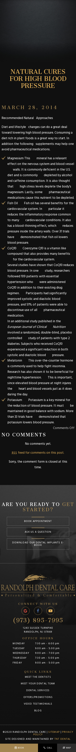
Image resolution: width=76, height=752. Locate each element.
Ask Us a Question (38, 532)
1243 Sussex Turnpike (38, 630)
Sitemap (54, 732)
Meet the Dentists (38, 677)
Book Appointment (38, 521)
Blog (38, 710)
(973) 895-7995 (38, 618)
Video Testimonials (38, 704)
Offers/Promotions (38, 697)
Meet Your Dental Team (38, 683)
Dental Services (38, 690)
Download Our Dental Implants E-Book (38, 543)
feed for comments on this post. (38, 452)
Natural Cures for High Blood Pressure (38, 77)
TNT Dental (62, 739)
